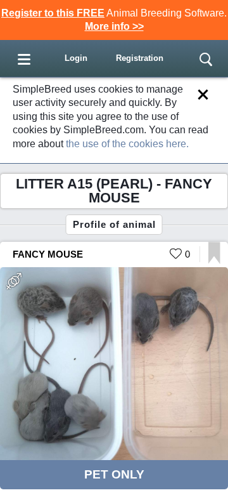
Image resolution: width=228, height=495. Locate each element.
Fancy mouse (48, 254)
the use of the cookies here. (127, 143)
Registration (139, 58)
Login (76, 58)
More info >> (114, 26)
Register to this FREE (52, 13)
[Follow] (214, 260)
